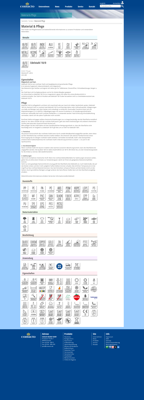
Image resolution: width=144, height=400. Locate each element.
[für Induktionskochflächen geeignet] (68, 282)
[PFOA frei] (59, 321)
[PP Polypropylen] (24, 190)
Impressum (109, 337)
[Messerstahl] (50, 54)
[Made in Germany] (93, 290)
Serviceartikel (68, 352)
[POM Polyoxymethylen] (68, 190)
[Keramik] (33, 252)
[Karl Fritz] (68, 321)
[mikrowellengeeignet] (50, 282)
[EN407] (24, 321)
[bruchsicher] (33, 298)
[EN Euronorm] (33, 313)
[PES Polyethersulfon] (50, 206)
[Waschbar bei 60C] (68, 313)
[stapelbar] (33, 290)
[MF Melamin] (33, 198)
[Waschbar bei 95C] (76, 313)
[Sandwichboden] (85, 306)
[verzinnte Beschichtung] (59, 244)
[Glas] (59, 221)
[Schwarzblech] (68, 54)
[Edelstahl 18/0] (33, 46)
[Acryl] (76, 198)
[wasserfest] (85, 298)
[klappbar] (24, 313)
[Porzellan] (68, 221)
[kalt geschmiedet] (59, 54)
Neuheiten (67, 337)
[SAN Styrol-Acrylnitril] (50, 198)
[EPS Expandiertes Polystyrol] (42, 206)
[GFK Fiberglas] (68, 198)
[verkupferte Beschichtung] (42, 244)
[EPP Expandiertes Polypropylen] (85, 198)
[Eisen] (59, 46)
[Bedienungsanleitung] (24, 267)
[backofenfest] (42, 282)
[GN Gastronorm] (24, 298)
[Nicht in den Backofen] (50, 298)
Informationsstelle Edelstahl (65, 176)
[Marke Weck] (76, 298)
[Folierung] (50, 267)
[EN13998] (42, 321)
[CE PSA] (85, 313)
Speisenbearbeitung (70, 344)
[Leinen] (76, 221)
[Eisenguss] (42, 54)
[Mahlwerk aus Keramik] (42, 252)
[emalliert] (24, 252)
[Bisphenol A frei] (85, 290)
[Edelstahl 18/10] (24, 46)
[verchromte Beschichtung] (33, 244)
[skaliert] (68, 306)
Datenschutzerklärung (113, 342)
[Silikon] (59, 198)
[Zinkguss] (93, 46)
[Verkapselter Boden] (76, 306)
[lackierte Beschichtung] (68, 244)
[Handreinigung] (24, 290)
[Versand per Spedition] (68, 267)
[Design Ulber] (68, 298)
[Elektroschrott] (76, 321)
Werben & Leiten (69, 358)
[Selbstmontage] (76, 267)
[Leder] (33, 221)
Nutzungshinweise (111, 344)
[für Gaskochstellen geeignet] (93, 282)
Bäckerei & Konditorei (71, 346)
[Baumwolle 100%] (50, 221)
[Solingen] (93, 298)
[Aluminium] (50, 46)
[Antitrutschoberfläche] (59, 306)
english (102, 3)
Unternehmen (44, 6)
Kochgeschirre (68, 339)
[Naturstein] (24, 229)
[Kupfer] (68, 46)
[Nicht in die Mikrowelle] (59, 298)
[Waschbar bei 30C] (50, 313)
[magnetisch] (42, 306)
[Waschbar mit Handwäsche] (42, 313)
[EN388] (93, 313)
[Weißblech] (76, 54)
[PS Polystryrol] (93, 190)
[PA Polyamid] (42, 190)
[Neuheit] (59, 267)
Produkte (68, 6)
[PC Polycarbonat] (50, 190)
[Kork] (93, 221)
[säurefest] (24, 54)
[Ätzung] (33, 267)
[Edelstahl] (42, 46)
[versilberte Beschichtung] (24, 244)
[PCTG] (59, 206)
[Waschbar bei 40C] (59, 313)
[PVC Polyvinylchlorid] (42, 198)
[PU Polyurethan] (24, 206)
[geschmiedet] (76, 46)
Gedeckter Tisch (69, 350)
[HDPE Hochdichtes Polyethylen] (76, 190)
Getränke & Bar (69, 354)
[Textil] (42, 221)
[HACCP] (42, 290)
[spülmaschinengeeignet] (24, 282)
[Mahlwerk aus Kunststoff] (50, 252)
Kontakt (92, 6)
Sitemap (108, 341)
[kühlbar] (76, 290)
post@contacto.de (47, 346)
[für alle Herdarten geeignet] (59, 282)
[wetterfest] (50, 306)
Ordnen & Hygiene (70, 360)
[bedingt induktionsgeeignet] (24, 306)
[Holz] (24, 221)
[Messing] (33, 54)
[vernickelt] (93, 244)
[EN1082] (33, 321)
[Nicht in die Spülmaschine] (42, 298)
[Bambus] (85, 221)
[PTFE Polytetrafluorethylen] (85, 244)
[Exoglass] (24, 198)
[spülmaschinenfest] (33, 282)
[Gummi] (93, 198)
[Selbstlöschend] (59, 290)
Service (80, 6)
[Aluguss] (85, 46)
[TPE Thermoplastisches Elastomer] (33, 206)
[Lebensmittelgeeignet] (50, 290)
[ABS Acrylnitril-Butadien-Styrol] (59, 190)
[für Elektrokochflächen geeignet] (85, 282)
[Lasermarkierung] (42, 267)
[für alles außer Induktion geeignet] (33, 306)
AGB (107, 339)
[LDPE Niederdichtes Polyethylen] (85, 190)
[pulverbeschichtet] (76, 244)
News (57, 6)
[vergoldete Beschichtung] (50, 244)
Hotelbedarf (68, 356)
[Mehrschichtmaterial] (93, 306)
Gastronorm (68, 341)
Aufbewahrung (69, 342)
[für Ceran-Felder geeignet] (76, 282)
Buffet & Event (68, 348)
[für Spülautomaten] (68, 290)
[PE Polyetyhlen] (33, 190)
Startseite (24, 21)
